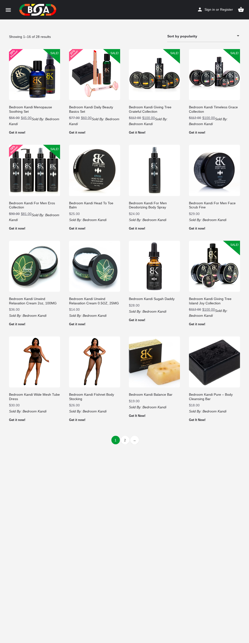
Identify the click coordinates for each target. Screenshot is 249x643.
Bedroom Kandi (141, 124)
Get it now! (17, 132)
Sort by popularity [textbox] (182, 36)
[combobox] (203, 36)
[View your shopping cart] (241, 9)
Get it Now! (137, 132)
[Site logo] (38, 10)
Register (226, 9)
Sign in (210, 9)
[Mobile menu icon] (8, 10)
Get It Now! (137, 416)
